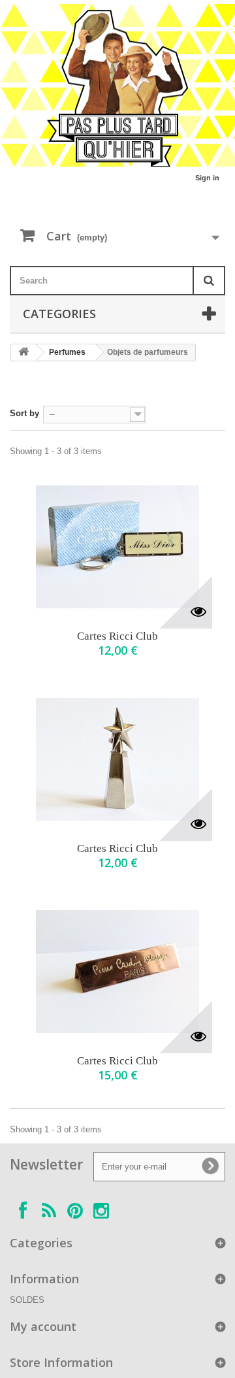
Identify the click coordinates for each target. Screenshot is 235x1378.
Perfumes (67, 352)
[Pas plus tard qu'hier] (117, 88)
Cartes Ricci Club (117, 636)
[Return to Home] (23, 352)
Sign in (207, 178)
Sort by (24, 413)
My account (43, 1326)
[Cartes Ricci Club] (117, 547)
